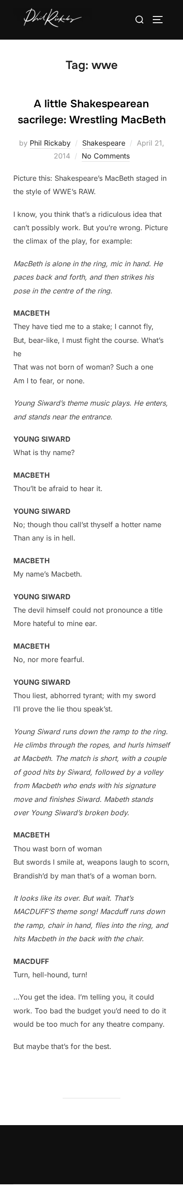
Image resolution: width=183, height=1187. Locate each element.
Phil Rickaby (50, 142)
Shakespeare (103, 142)
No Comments (106, 155)
